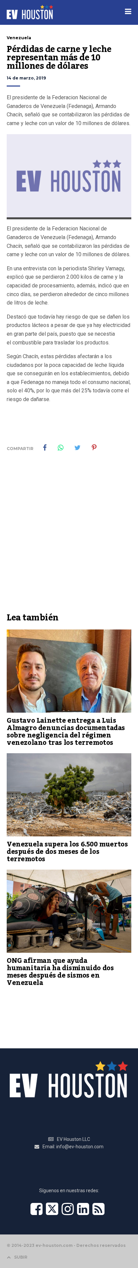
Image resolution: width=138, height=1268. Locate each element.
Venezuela (19, 37)
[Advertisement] (69, 537)
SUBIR (20, 1257)
